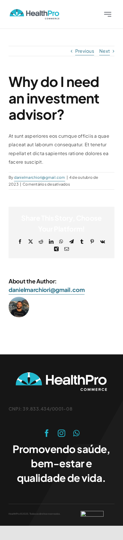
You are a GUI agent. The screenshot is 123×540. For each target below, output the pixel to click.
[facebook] (47, 433)
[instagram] (61, 433)
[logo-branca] (61, 374)
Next (104, 51)
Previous (84, 51)
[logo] (34, 11)
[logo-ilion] (92, 513)
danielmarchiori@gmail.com (39, 177)
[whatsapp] (76, 433)
